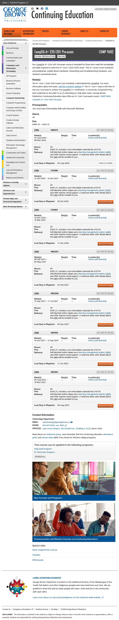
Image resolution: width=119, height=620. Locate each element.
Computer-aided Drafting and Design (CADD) (16, 109)
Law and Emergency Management (14, 171)
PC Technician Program (44, 452)
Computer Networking (15, 98)
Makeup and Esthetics (15, 178)
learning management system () (95, 152)
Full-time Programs (18, 3)
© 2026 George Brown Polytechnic (73, 609)
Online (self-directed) (97, 138)
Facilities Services (42, 609)
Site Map (54, 609)
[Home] (16, 14)
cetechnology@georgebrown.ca (56, 422)
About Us (84, 31)
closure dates (47, 437)
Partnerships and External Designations (12, 200)
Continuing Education (62, 14)
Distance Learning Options (10, 184)
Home (4, 3)
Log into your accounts (105, 9)
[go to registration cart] (37, 9)
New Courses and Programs (48, 498)
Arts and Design (12, 48)
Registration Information (28, 33)
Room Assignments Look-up (44, 550)
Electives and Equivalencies (9, 192)
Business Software (13, 88)
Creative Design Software (12, 121)
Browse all (40, 456)
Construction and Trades (16, 153)
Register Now (106, 202)
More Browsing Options (13, 207)
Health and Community (15, 158)
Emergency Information (22, 609)
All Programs (11, 76)
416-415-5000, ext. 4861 (53, 425)
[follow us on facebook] (42, 9)
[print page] (32, 9)
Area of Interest (9, 43)
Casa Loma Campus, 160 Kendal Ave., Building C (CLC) (66, 428)
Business (9, 53)
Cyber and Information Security (15, 129)
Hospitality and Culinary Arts (15, 163)
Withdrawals (37, 560)
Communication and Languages (14, 59)
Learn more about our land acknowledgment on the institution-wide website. (67, 597)
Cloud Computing (13, 93)
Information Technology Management (15, 146)
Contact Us (104, 31)
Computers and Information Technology (12, 68)
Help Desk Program (42, 449)
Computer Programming (15, 103)
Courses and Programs (9, 33)
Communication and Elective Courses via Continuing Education (65, 539)
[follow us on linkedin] (47, 9)
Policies (45, 31)
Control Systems (12, 115)
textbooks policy (54, 434)
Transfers (36, 555)
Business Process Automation (13, 82)
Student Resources (66, 33)
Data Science (11, 136)
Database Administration (16, 140)
